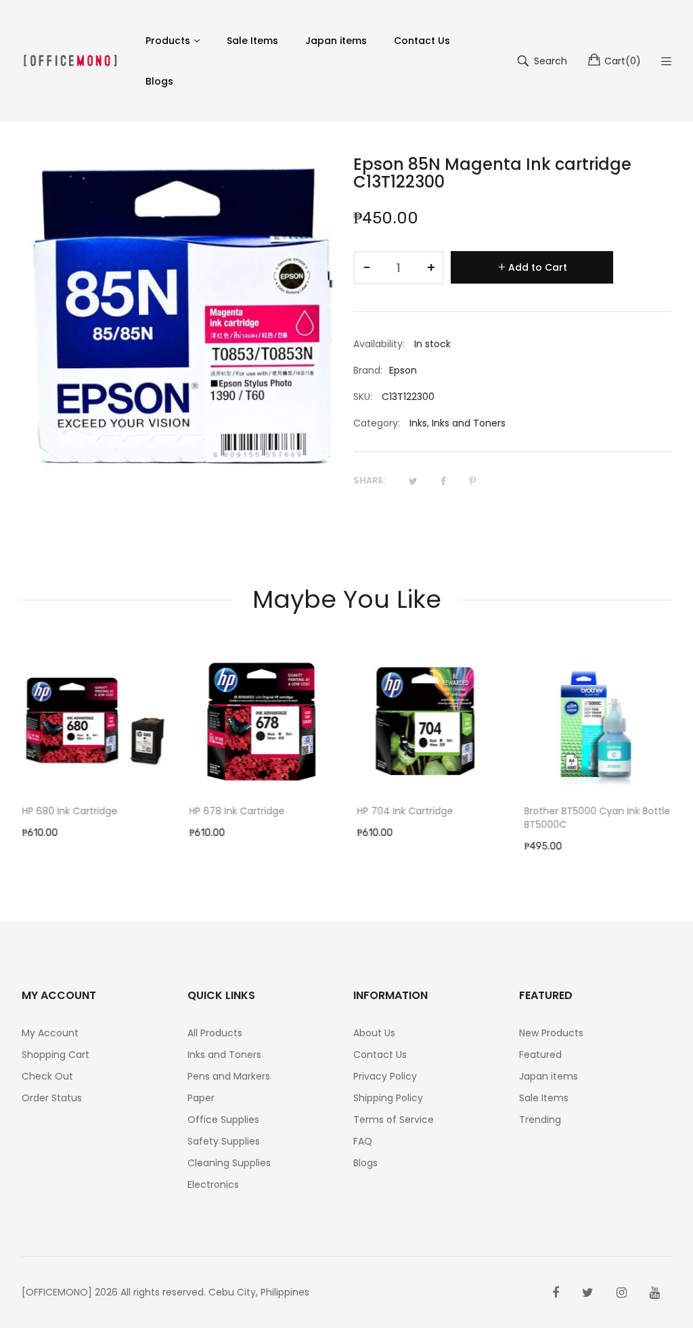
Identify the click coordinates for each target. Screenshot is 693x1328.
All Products (214, 1033)
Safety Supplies (223, 1141)
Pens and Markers (228, 1076)
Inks (418, 423)
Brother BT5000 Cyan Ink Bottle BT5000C (597, 817)
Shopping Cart (55, 1054)
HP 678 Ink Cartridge (237, 811)
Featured (540, 1054)
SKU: (362, 396)
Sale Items (543, 1098)
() (622, 61)
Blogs (365, 1163)
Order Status (52, 1098)
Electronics (213, 1184)
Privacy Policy (385, 1076)
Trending (540, 1119)
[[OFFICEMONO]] (70, 60)
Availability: (379, 344)
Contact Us (380, 1054)
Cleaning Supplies (229, 1163)
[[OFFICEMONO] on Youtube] (655, 1293)
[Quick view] (166, 770)
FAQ (362, 1141)
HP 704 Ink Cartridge (405, 811)
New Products (551, 1033)
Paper (201, 1098)
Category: (376, 423)
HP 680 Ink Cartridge (69, 811)
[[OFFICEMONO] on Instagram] (621, 1293)
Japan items (548, 1076)
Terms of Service (393, 1119)
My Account (50, 1033)
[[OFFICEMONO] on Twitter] (588, 1293)
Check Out (47, 1076)
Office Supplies (223, 1119)
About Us (374, 1033)
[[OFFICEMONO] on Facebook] (555, 1293)
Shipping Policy (388, 1098)
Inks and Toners (469, 423)
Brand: (367, 370)
